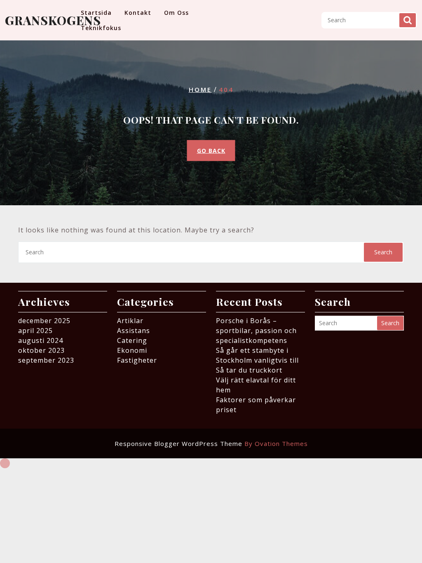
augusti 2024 (40, 340)
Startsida (96, 12)
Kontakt (137, 12)
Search (407, 20)
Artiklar (130, 320)
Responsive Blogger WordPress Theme (211, 443)
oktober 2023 (41, 350)
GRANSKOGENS (53, 20)
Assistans (133, 330)
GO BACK (211, 150)
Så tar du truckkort (249, 370)
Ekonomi (132, 350)
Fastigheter (137, 360)
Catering (132, 340)
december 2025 (44, 320)
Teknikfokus (101, 28)
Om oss (176, 12)
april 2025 (35, 330)
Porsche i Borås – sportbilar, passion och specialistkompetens (256, 330)
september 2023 (46, 360)
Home (200, 89)
